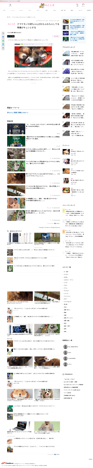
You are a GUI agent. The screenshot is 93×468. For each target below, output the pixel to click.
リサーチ (80, 10)
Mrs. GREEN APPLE (73, 346)
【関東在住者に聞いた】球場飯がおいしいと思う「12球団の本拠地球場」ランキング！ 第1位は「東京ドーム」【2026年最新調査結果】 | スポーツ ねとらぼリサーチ (74, 215)
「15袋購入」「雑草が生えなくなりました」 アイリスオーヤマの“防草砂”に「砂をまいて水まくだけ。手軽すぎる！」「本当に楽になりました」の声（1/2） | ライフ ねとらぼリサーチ (74, 257)
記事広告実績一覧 (67, 398)
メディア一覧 (4, 465)
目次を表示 (56, 36)
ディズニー (66, 290)
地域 (46, 10)
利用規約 (90, 459)
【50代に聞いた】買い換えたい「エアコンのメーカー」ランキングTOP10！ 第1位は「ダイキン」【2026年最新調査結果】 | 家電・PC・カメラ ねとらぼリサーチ (74, 236)
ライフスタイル (67, 301)
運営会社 (36, 465)
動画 (15, 112)
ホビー (65, 298)
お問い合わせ (19, 465)
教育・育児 (63, 10)
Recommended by (51, 223)
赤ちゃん (10, 112)
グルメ (38, 10)
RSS (33, 465)
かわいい (25, 112)
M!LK (69, 352)
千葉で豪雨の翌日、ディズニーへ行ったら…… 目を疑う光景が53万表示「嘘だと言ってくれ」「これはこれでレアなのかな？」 (77, 55)
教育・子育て (67, 326)
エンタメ (21, 10)
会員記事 (89, 10)
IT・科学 (66, 271)
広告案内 (14, 465)
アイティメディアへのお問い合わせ (71, 390)
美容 (65, 331)
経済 (65, 328)
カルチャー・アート (68, 279)
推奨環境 (45, 465)
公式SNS (9, 465)
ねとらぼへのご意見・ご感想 (70, 381)
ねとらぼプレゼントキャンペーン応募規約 (73, 384)
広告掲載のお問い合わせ (69, 395)
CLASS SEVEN (71, 358)
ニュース (13, 10)
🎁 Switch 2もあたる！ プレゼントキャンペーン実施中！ (10, 1)
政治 (65, 323)
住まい (55, 10)
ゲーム (65, 288)
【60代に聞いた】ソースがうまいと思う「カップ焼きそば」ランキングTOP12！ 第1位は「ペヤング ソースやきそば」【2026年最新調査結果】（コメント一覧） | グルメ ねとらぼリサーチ (75, 246)
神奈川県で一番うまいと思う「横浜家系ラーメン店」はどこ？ (77, 192)
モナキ (69, 364)
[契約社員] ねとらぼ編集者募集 (70, 387)
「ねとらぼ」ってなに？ (69, 379)
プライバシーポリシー (26, 465)
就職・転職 (66, 320)
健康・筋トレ (67, 309)
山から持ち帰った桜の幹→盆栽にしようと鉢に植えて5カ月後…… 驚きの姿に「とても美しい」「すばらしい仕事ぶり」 (78, 126)
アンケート (66, 145)
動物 (72, 10)
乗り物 (65, 304)
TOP (4, 10)
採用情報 (41, 465)
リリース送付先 (67, 392)
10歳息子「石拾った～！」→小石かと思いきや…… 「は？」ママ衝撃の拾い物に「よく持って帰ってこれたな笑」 (77, 135)
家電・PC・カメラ (68, 317)
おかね (65, 277)
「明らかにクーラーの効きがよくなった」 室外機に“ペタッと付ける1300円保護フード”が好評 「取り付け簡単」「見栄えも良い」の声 (78, 99)
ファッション (67, 296)
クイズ (29, 10)
